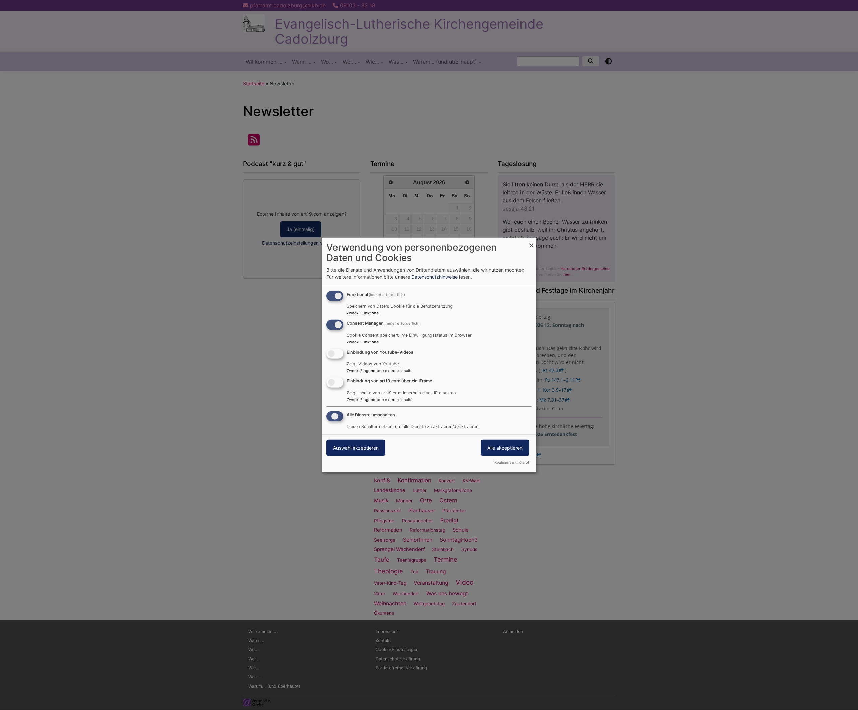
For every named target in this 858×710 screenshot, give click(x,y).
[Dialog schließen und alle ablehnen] (531, 242)
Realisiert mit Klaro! (511, 462)
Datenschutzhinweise (434, 277)
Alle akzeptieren (505, 447)
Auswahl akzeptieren (356, 447)
